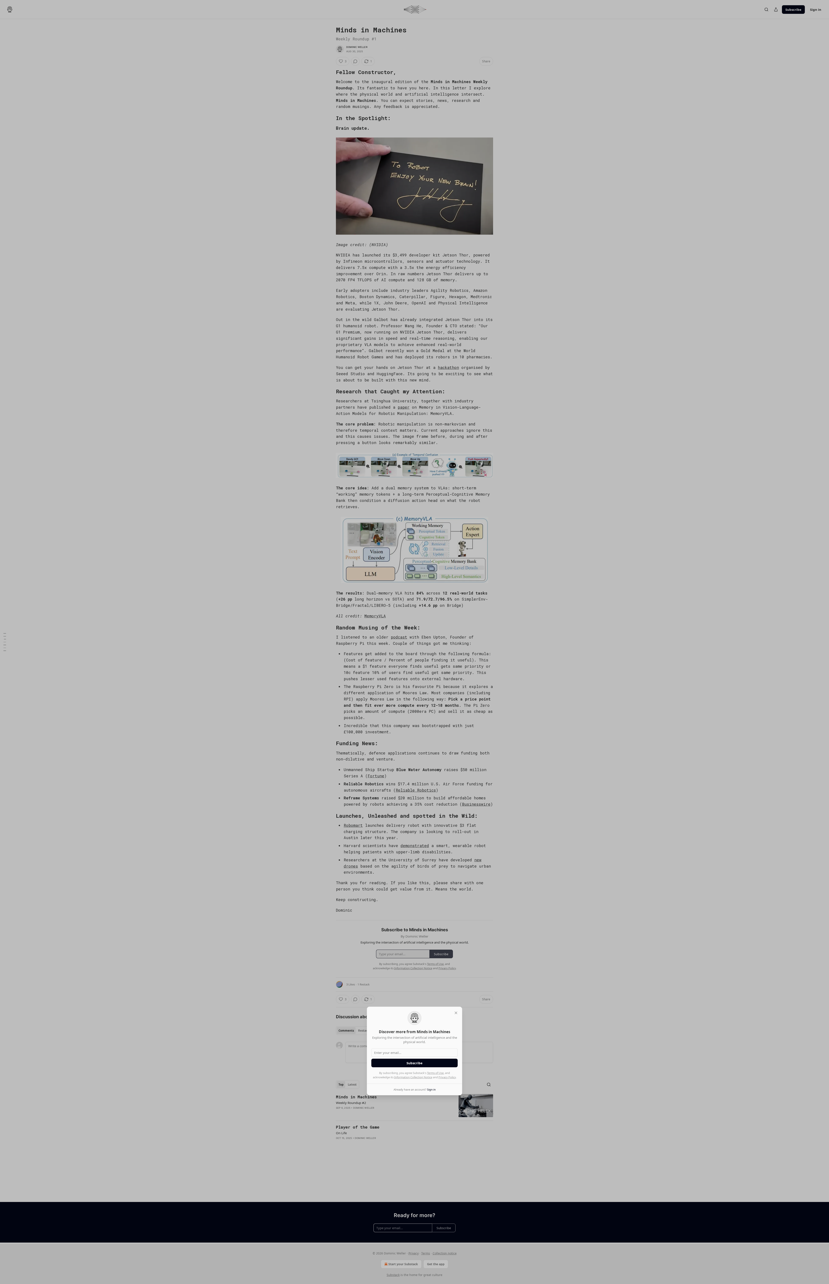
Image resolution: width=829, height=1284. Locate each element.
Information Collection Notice (413, 1077)
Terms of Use (435, 1073)
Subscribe (414, 1063)
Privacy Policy (447, 1077)
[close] (455, 1012)
